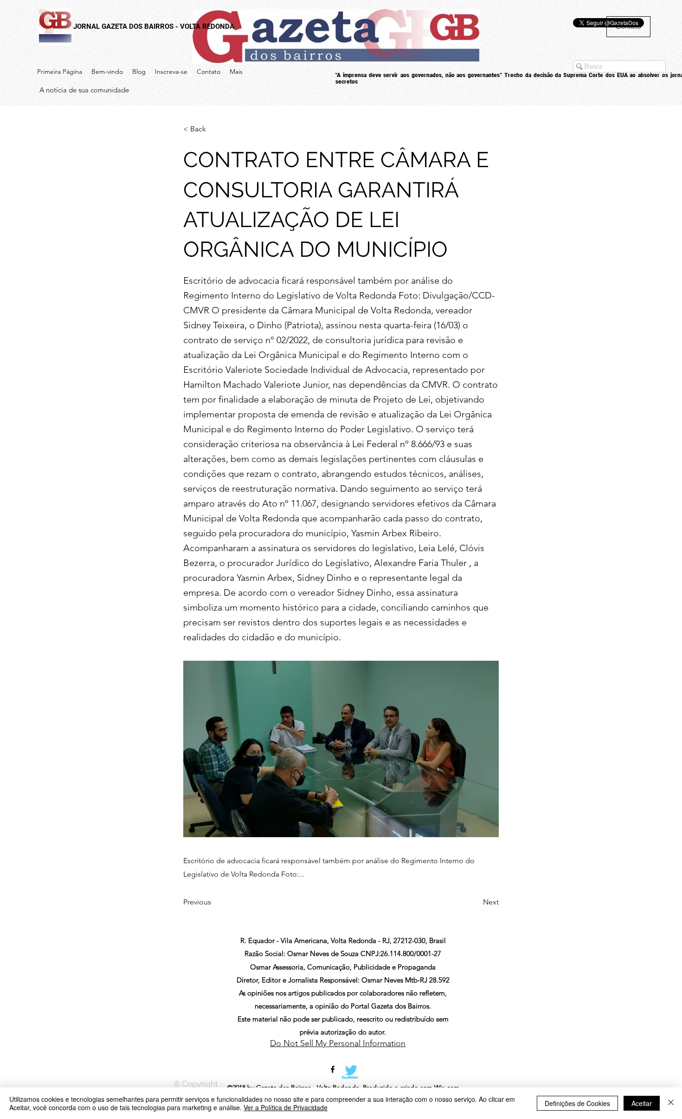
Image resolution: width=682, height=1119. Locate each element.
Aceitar (641, 1103)
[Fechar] (670, 1103)
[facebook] (332, 1069)
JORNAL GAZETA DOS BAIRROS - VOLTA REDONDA (153, 26)
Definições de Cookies (577, 1103)
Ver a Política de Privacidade (286, 1107)
